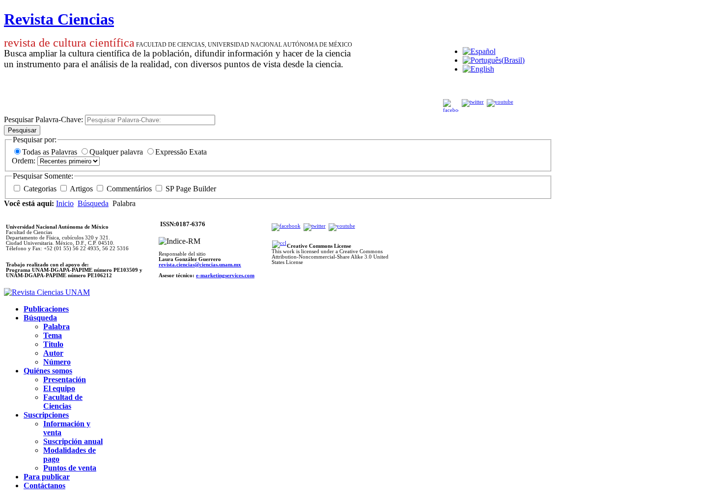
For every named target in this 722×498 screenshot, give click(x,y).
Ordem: (24, 161)
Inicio (65, 203)
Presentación (64, 379)
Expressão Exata (181, 152)
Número (57, 362)
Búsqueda (93, 203)
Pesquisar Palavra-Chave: (44, 119)
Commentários (129, 188)
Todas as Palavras (50, 152)
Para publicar (47, 476)
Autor (53, 353)
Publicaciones (46, 309)
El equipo (59, 388)
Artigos (81, 188)
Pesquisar (22, 130)
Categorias (40, 188)
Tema (52, 335)
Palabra (56, 326)
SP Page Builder (190, 188)
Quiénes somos (48, 371)
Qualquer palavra (117, 152)
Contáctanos (44, 485)
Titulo (53, 344)
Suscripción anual (73, 441)
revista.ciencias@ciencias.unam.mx (200, 264)
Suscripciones (46, 415)
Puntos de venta (69, 468)
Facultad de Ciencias (63, 401)
